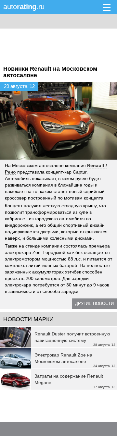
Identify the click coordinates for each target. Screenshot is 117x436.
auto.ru (24, 7)
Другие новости (94, 303)
